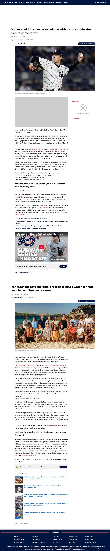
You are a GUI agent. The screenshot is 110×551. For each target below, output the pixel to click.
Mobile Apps (89, 536)
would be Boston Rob (53, 426)
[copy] (24, 43)
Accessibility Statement (39, 542)
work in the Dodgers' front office (55, 365)
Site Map (72, 542)
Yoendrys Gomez (34, 149)
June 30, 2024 (40, 180)
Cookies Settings (90, 542)
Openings (35, 536)
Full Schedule (76, 118)
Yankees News (24, 272)
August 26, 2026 (38, 398)
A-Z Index (56, 542)
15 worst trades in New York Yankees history (31, 228)
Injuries (51, 2)
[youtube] (98, 2)
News (27, 2)
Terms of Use (73, 539)
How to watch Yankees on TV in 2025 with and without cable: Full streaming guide (42, 222)
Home (16, 272)
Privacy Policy (57, 539)
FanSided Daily (19, 539)
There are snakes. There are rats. (25, 365)
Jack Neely (45, 208)
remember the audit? (28, 455)
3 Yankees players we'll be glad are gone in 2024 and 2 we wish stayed (40, 226)
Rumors (32, 2)
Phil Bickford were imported (58, 149)
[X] (95, 2)
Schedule (39, 2)
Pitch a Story (36, 539)
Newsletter (58, 2)
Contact (56, 536)
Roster (46, 2)
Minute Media (12, 546)
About (16, 536)
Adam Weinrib (18, 40)
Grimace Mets (19, 156)
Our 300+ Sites (73, 536)
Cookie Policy (89, 539)
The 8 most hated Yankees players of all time (31, 218)
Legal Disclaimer (19, 542)
